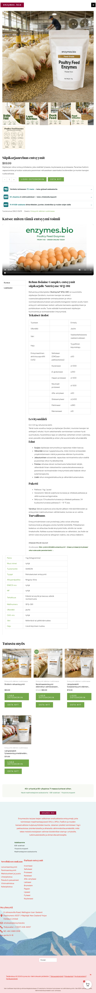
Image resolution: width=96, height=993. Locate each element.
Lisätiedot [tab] (8, 288)
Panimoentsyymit (8, 870)
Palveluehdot (69, 976)
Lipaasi (27, 892)
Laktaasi (27, 882)
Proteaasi (28, 872)
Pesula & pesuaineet (10, 880)
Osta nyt (56, 179)
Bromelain (28, 885)
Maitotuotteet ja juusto (11, 873)
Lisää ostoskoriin (32, 179)
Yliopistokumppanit (68, 793)
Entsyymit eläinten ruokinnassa (43, 211)
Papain (27, 889)
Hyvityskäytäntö (80, 976)
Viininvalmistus (7, 883)
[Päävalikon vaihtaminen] (93, 5)
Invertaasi (28, 866)
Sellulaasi (28, 869)
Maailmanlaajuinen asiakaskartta (25, 852)
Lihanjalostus (6, 877)
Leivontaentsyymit (9, 867)
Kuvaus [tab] (7, 282)
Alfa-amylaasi (30, 879)
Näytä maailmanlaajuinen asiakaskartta (34, 793)
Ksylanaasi (28, 898)
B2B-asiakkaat (55, 793)
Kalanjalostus (7, 886)
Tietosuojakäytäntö (56, 976)
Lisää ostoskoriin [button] (15, 696)
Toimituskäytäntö (12, 979)
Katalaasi (28, 875)
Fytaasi (27, 895)
